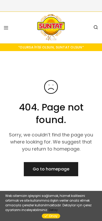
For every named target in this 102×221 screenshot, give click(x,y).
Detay (53, 210)
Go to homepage (51, 169)
